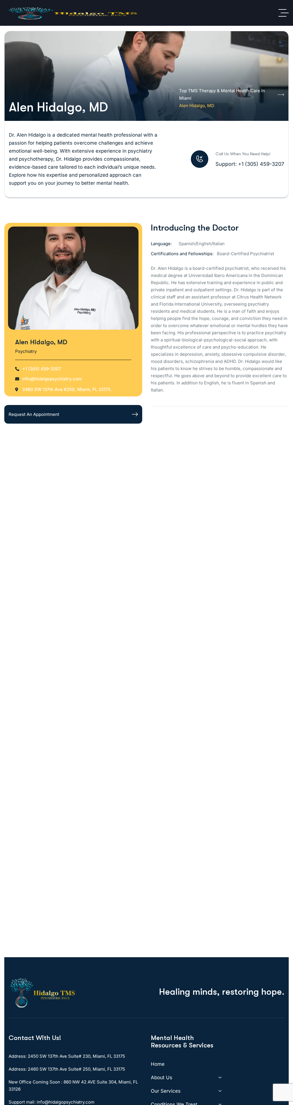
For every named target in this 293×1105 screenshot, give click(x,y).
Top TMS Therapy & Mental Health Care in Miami (222, 94)
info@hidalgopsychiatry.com (52, 379)
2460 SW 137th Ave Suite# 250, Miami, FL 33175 (76, 1069)
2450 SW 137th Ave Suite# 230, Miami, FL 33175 (76, 1056)
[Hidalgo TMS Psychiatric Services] (72, 12)
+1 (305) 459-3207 (41, 368)
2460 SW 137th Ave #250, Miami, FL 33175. (67, 389)
